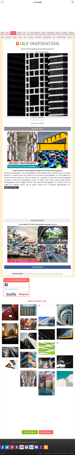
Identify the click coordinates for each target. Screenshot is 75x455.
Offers (71, 33)
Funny (43, 33)
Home (2, 33)
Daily (7, 33)
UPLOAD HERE (17, 274)
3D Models (38, 37)
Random (8, 37)
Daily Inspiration (53, 274)
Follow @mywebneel (11, 289)
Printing (30, 37)
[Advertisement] (37, 17)
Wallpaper (50, 33)
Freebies (64, 33)
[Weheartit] (22, 446)
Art (24, 33)
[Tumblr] (17, 446)
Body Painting (61, 37)
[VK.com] (36, 446)
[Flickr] (31, 446)
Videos (58, 33)
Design (19, 33)
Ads (25, 37)
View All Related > (30, 432)
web (37, 2)
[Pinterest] (12, 446)
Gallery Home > (46, 432)
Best (2, 37)
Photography (35, 33)
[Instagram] (26, 446)
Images (13, 33)
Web (20, 37)
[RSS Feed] (46, 446)
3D (28, 33)
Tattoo (69, 37)
